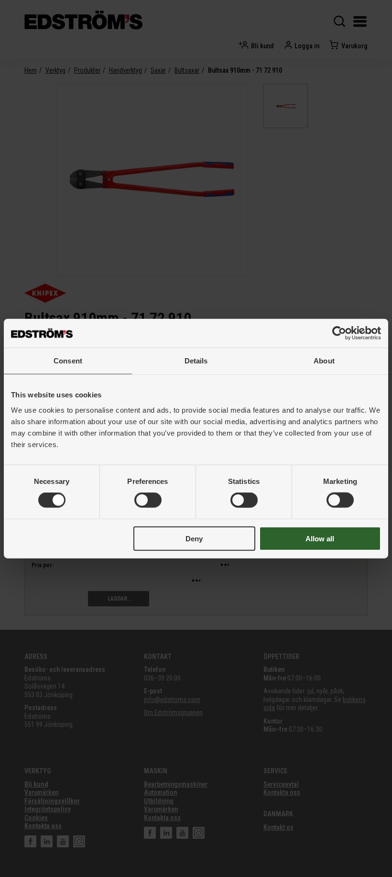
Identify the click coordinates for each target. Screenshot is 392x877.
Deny (194, 538)
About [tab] (324, 361)
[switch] (148, 500)
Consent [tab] (68, 361)
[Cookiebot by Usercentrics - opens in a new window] (339, 333)
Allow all (319, 538)
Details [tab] (196, 361)
